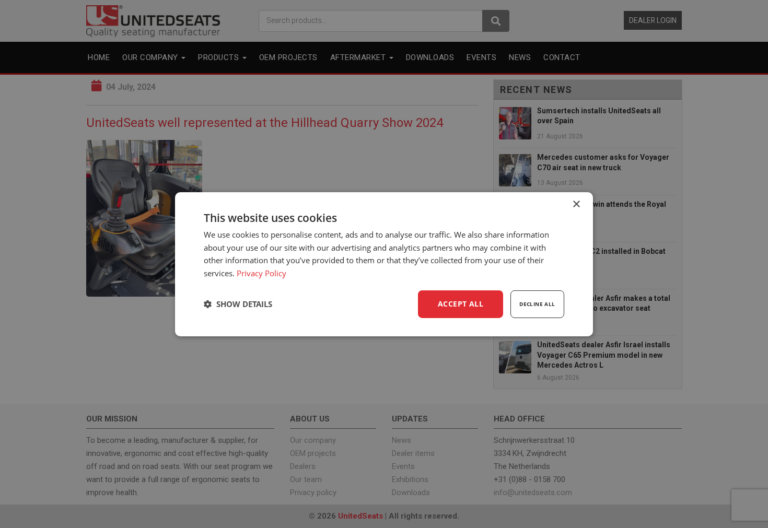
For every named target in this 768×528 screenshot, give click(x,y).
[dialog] (384, 264)
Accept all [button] (460, 304)
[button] (238, 304)
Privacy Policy (261, 273)
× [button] (576, 204)
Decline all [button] (537, 304)
